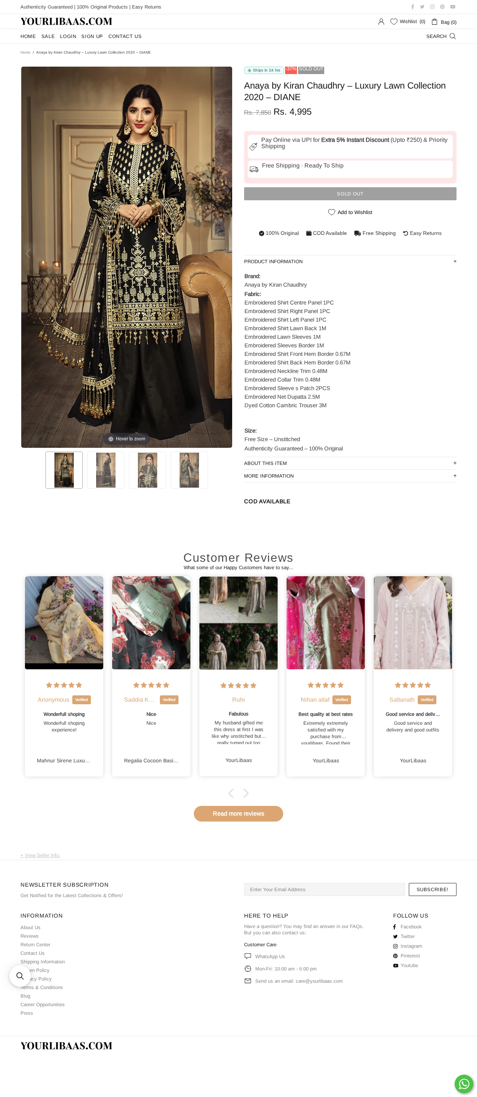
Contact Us (32, 953)
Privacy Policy (36, 979)
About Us (30, 927)
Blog (25, 996)
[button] (233, 793)
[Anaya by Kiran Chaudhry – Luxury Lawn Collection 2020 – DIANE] (64, 470)
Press (26, 1013)
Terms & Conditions (41, 987)
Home (25, 52)
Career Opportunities (42, 1004)
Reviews (29, 936)
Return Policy (35, 970)
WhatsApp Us (270, 956)
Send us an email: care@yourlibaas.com (299, 981)
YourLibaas (67, 21)
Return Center (35, 944)
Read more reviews (238, 813)
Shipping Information (42, 961)
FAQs (356, 926)
